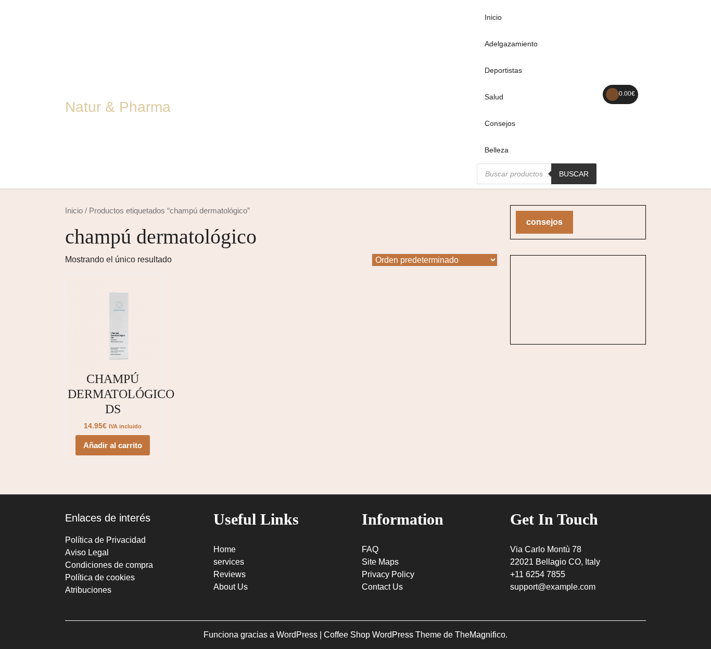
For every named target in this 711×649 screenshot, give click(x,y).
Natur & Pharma (118, 107)
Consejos (500, 123)
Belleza (497, 150)
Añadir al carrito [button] (112, 445)
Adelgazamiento (511, 44)
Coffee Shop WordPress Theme (383, 634)
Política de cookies (100, 577)
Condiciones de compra (109, 565)
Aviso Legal (87, 552)
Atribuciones (88, 590)
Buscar (574, 174)
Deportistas (503, 70)
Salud (494, 97)
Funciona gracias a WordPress (262, 634)
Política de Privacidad (105, 540)
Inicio (493, 17)
